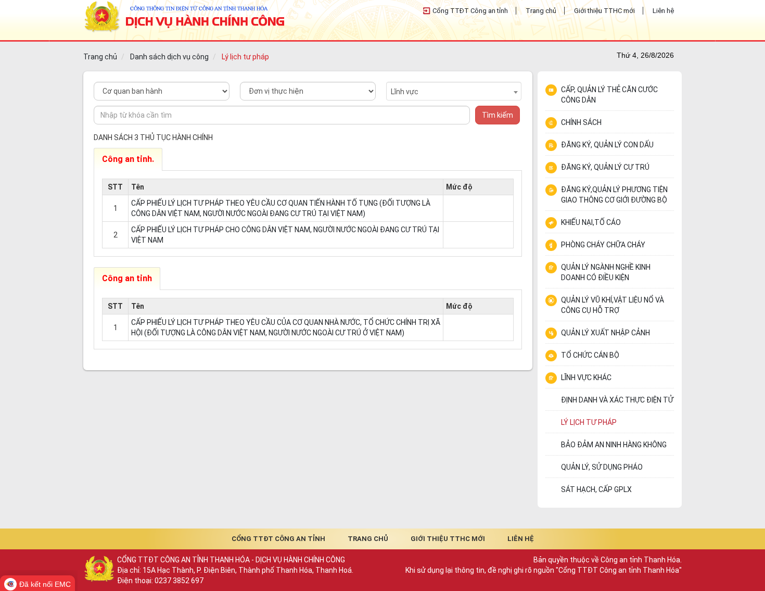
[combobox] (454, 91)
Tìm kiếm (497, 115)
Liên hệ (663, 11)
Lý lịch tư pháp (245, 57)
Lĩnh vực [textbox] (404, 91)
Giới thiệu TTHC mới (604, 11)
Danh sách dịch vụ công (169, 57)
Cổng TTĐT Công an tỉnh (470, 11)
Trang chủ (541, 11)
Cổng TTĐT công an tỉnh (278, 539)
